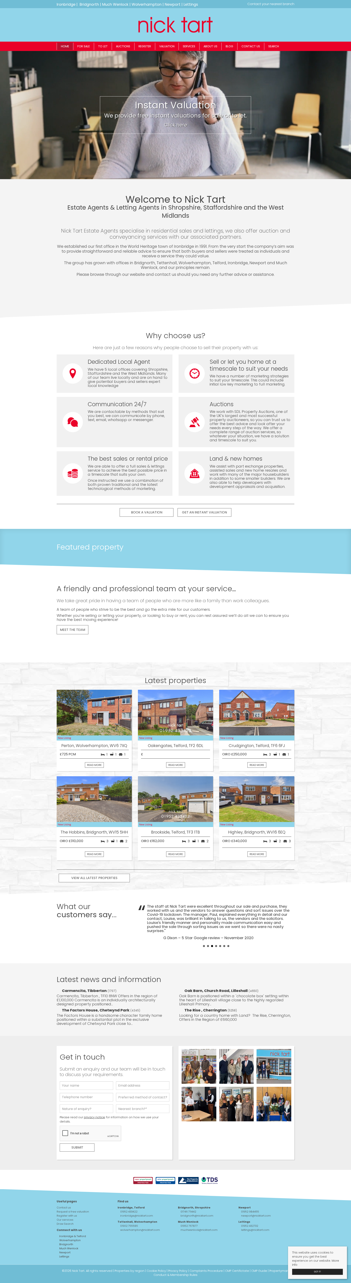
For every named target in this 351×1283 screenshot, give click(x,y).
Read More (94, 765)
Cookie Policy (156, 1271)
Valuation (166, 46)
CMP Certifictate (237, 1271)
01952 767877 (189, 1226)
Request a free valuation (73, 1211)
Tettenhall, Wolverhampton (137, 1221)
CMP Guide (259, 1271)
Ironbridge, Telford (131, 1207)
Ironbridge (66, 4)
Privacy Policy (177, 1271)
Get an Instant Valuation (204, 512)
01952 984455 (250, 1211)
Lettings (191, 4)
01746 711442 (188, 1211)
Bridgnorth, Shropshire (194, 1207)
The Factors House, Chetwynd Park (96, 1010)
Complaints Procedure (206, 1271)
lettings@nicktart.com (255, 1230)
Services (189, 46)
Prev (143, 921)
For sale (83, 46)
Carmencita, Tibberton (84, 990)
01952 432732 (249, 1226)
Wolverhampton (146, 4)
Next (289, 921)
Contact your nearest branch (270, 4)
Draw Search (65, 1224)
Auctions (123, 46)
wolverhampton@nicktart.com (140, 1230)
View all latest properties (94, 878)
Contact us (251, 46)
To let (103, 46)
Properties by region (129, 1271)
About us (210, 46)
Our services (65, 1219)
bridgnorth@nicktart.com (197, 1215)
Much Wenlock (115, 4)
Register (145, 46)
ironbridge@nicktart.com (136, 1215)
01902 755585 (129, 1226)
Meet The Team (72, 629)
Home (65, 46)
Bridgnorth (89, 4)
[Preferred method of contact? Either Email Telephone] (142, 1098)
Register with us (67, 1215)
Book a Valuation (146, 512)
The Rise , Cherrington (206, 1010)
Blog (229, 46)
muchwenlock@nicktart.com (199, 1230)
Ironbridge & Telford (72, 1236)
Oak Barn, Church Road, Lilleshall (216, 990)
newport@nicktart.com (256, 1215)
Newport (172, 4)
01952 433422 (129, 1211)
